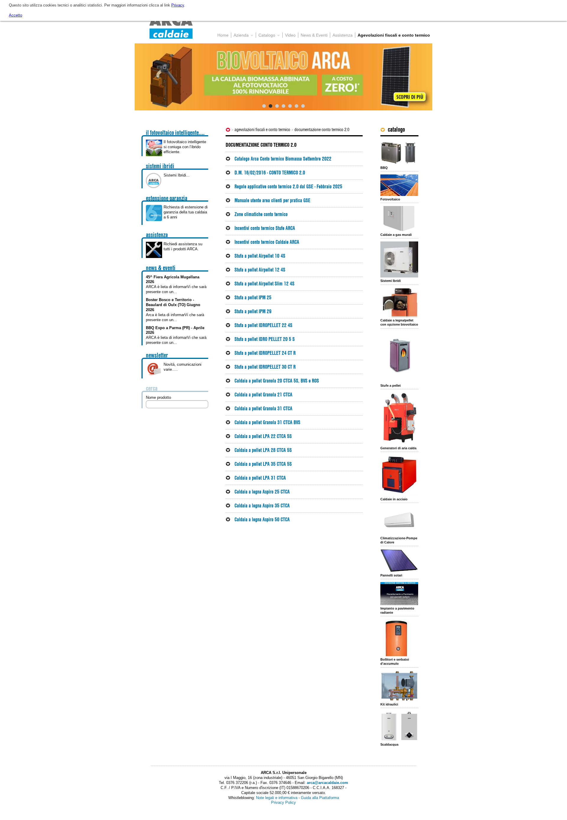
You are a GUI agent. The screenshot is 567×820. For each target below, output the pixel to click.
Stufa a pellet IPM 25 (252, 297)
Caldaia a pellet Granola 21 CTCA (263, 394)
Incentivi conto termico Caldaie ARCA (266, 242)
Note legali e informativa (276, 798)
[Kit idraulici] (399, 686)
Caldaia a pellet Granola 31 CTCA (263, 408)
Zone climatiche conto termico (261, 214)
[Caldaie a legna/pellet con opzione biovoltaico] (399, 302)
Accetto (15, 15)
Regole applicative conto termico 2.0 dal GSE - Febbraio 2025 (288, 186)
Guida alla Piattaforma (320, 798)
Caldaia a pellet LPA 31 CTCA (260, 477)
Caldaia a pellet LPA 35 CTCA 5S (263, 464)
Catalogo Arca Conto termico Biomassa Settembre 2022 (282, 158)
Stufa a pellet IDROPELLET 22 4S (263, 325)
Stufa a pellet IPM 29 (252, 311)
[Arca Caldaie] (171, 27)
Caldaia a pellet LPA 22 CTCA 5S (263, 436)
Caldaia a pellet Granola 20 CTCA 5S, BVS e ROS (276, 380)
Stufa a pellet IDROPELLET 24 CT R (265, 353)
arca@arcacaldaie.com (327, 782)
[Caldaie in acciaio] (399, 475)
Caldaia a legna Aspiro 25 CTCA (262, 491)
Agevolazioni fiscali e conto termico (262, 130)
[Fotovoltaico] (399, 185)
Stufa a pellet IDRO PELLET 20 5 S (264, 339)
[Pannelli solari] (399, 560)
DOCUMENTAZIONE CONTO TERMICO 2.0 (321, 130)
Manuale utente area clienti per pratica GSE (272, 200)
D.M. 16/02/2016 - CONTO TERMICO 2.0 (269, 172)
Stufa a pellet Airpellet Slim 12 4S (264, 283)
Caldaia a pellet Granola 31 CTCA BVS (267, 422)
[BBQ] (399, 152)
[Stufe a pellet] (399, 356)
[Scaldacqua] (399, 726)
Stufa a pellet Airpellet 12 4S (259, 269)
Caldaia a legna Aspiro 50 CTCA (262, 519)
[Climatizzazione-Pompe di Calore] (399, 520)
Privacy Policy (283, 802)
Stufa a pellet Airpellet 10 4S (259, 255)
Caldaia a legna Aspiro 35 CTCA (262, 505)
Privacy (177, 5)
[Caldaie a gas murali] (399, 218)
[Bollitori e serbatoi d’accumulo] (399, 637)
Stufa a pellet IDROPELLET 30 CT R (265, 366)
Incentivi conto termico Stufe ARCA (264, 228)
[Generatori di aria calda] (399, 418)
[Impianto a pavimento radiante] (399, 593)
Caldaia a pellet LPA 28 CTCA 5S (263, 450)
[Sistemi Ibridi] (399, 259)
